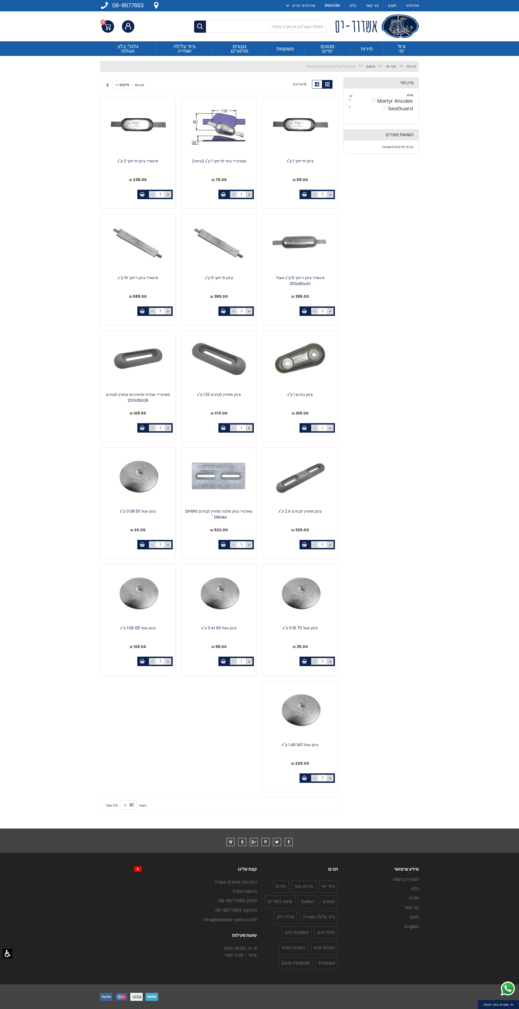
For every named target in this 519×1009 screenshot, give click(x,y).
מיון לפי (139, 84)
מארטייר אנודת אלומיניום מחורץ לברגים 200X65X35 (138, 397)
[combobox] (260, 27)
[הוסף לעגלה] (304, 194)
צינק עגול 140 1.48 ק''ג (300, 744)
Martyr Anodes (391, 100)
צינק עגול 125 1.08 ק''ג (138, 628)
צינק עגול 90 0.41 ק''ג (219, 628)
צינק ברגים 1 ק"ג (300, 394)
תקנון (414, 917)
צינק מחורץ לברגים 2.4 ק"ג (300, 511)
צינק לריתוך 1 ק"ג (300, 161)
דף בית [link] (411, 66)
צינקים (370, 66)
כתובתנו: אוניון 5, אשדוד (235, 882)
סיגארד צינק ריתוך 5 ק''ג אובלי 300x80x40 (300, 280)
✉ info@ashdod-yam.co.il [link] (230, 920)
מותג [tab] (410, 95)
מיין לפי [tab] (407, 83)
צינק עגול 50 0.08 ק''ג (138, 511)
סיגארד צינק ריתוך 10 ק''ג (138, 277)
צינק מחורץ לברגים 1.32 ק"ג (219, 394)
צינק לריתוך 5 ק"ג (219, 277)
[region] (259, 66)
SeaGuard (397, 108)
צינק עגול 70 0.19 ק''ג (300, 628)
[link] (156, 5)
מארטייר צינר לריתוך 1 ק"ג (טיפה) (219, 161)
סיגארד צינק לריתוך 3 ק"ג (138, 161)
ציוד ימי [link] (390, 66)
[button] (7, 953)
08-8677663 (128, 5)
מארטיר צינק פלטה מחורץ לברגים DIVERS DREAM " (218, 514)
